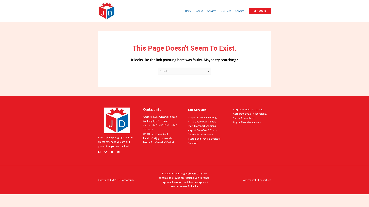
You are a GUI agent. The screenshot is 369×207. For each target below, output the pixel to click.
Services (211, 11)
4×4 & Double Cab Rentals (202, 121)
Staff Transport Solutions (202, 126)
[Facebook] (99, 152)
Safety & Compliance (244, 118)
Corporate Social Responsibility (250, 113)
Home (188, 11)
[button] (260, 11)
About (199, 11)
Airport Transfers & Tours (202, 130)
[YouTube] (112, 152)
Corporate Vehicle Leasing (202, 117)
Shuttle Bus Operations (200, 134)
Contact (239, 11)
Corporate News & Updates (248, 109)
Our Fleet (226, 11)
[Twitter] (105, 152)
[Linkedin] (118, 152)
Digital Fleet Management (247, 122)
